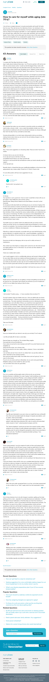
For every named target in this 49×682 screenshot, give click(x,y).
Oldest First (41, 54)
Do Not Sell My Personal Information (37, 679)
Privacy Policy (27, 679)
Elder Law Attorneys (23, 665)
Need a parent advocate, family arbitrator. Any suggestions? (23, 617)
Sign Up (42, 645)
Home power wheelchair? (13, 621)
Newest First (33, 54)
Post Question (37, 633)
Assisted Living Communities (9, 665)
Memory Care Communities (8, 667)
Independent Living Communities (7, 663)
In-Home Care (6, 660)
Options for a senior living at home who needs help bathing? (23, 624)
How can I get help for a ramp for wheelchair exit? (20, 579)
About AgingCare (36, 665)
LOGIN (41, 2)
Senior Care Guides (22, 663)
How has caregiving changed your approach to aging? (22, 600)
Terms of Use (22, 679)
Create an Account (36, 663)
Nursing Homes (6, 669)
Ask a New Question (32, 47)
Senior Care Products (23, 667)
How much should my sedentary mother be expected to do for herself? (24, 596)
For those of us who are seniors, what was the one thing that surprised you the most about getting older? (24, 604)
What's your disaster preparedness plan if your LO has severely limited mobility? (24, 588)
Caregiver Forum (22, 661)
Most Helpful (23, 54)
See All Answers (7, 565)
